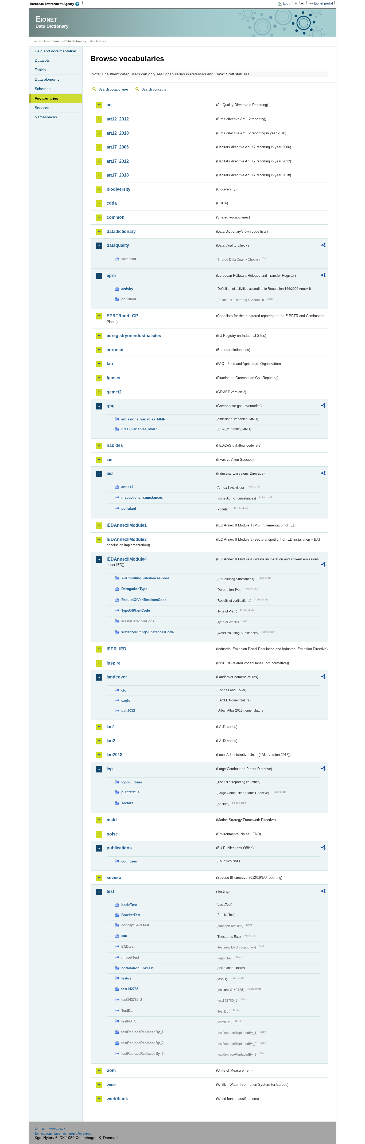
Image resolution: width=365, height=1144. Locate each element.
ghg (111, 406)
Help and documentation (55, 51)
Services (42, 108)
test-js (126, 978)
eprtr (111, 275)
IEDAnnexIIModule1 (127, 525)
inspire (114, 663)
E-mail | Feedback (50, 1128)
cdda (112, 203)
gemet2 (114, 392)
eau (124, 936)
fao (110, 363)
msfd (112, 820)
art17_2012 (118, 161)
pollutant (128, 508)
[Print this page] (297, 3)
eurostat (115, 350)
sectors (127, 803)
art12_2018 (118, 133)
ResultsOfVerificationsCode (143, 600)
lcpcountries (131, 782)
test (110, 891)
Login (287, 3)
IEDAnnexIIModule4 (127, 559)
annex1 (127, 487)
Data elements (47, 79)
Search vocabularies (114, 89)
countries (129, 861)
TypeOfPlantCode (135, 610)
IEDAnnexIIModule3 (127, 539)
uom (111, 1070)
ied (110, 473)
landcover (117, 677)
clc (123, 690)
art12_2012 (118, 119)
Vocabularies (46, 98)
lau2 (111, 741)
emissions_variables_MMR (143, 419)
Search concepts (154, 89)
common (116, 217)
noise (112, 834)
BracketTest (130, 915)
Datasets (42, 60)
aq (109, 105)
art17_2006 (118, 147)
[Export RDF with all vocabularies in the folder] (323, 246)
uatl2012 (128, 711)
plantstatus (130, 792)
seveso (114, 877)
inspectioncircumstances (142, 497)
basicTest (129, 905)
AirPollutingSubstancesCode (145, 578)
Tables (40, 70)
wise (111, 1084)
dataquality (118, 245)
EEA (56, 3)
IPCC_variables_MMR (139, 429)
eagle (125, 700)
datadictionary (121, 231)
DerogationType (134, 589)
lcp (110, 769)
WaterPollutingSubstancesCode (147, 632)
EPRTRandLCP (122, 316)
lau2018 (114, 754)
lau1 (111, 726)
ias (109, 459)
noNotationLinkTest (137, 968)
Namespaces (46, 117)
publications (119, 848)
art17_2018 (118, 175)
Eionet (56, 41)
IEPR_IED (116, 649)
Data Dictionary (75, 41)
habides (115, 445)
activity (127, 289)
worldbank (117, 1098)
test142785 (129, 989)
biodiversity (118, 189)
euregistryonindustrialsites (134, 335)
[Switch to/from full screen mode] (304, 3)
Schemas (43, 89)
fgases (113, 378)
